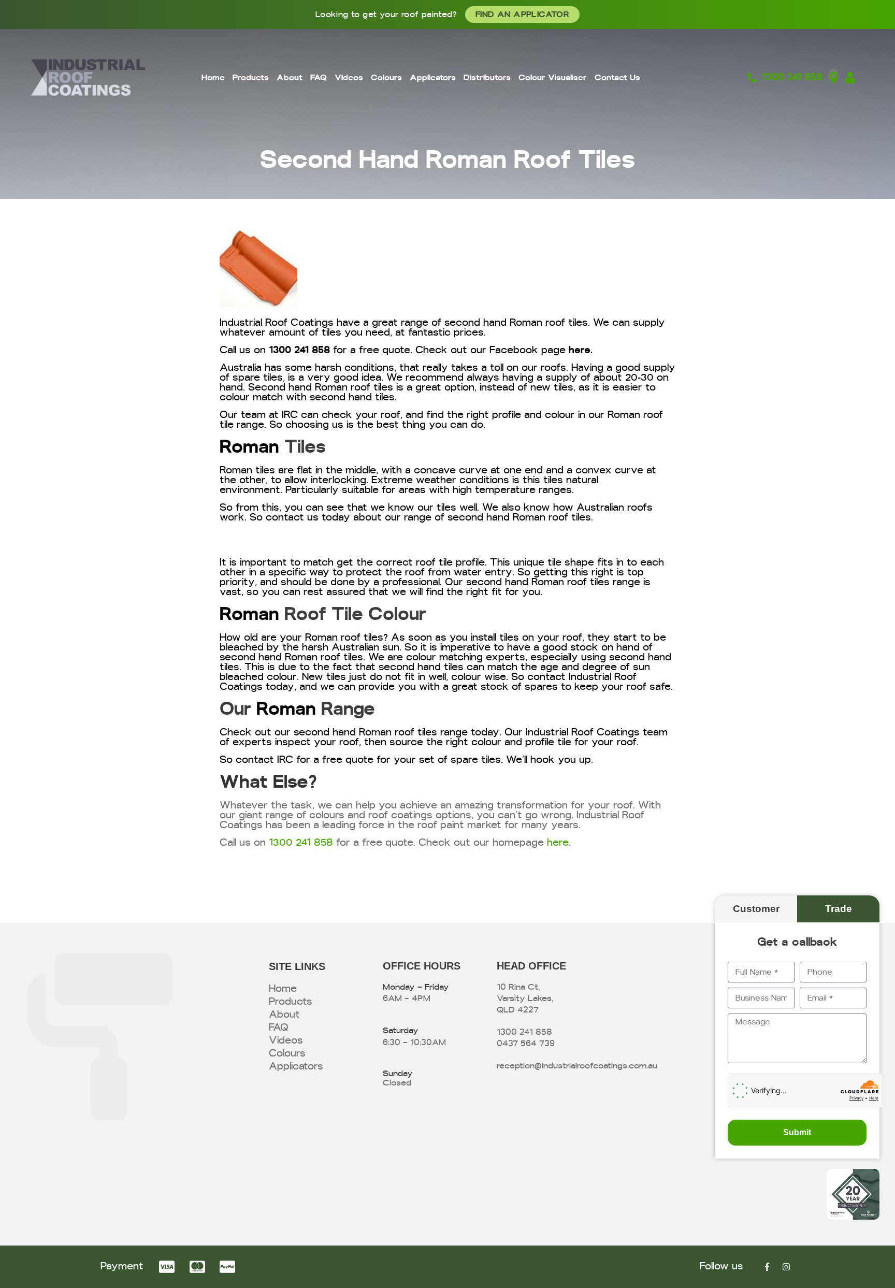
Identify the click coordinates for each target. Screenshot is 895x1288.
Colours (386, 78)
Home (213, 78)
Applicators (433, 78)
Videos (349, 78)
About (289, 78)
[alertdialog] (447, 14)
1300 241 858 (299, 350)
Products (251, 78)
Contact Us (617, 78)
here (579, 350)
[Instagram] (786, 1266)
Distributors (487, 78)
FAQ (318, 78)
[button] (756, 908)
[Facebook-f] (767, 1266)
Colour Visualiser (552, 78)
